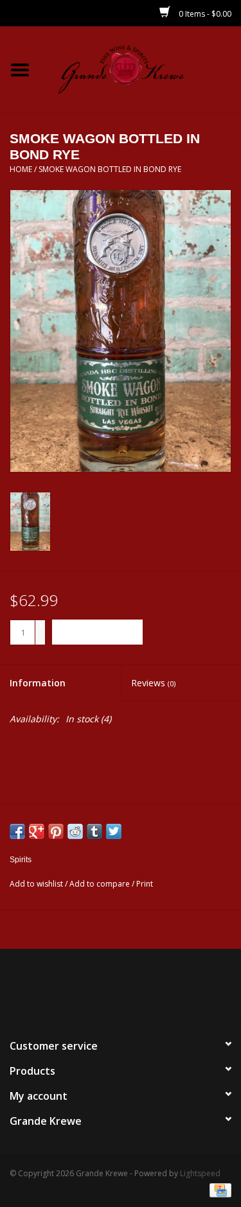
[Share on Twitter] (113, 831)
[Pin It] (56, 831)
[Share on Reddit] (75, 831)
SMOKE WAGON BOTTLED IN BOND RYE (110, 169)
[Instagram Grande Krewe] (144, 988)
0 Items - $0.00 (204, 13)
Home (21, 169)
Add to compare (100, 883)
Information (38, 683)
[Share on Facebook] (17, 831)
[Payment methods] (218, 1189)
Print (144, 883)
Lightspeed (200, 1173)
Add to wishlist (36, 883)
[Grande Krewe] (140, 68)
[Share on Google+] (36, 831)
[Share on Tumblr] (94, 831)
